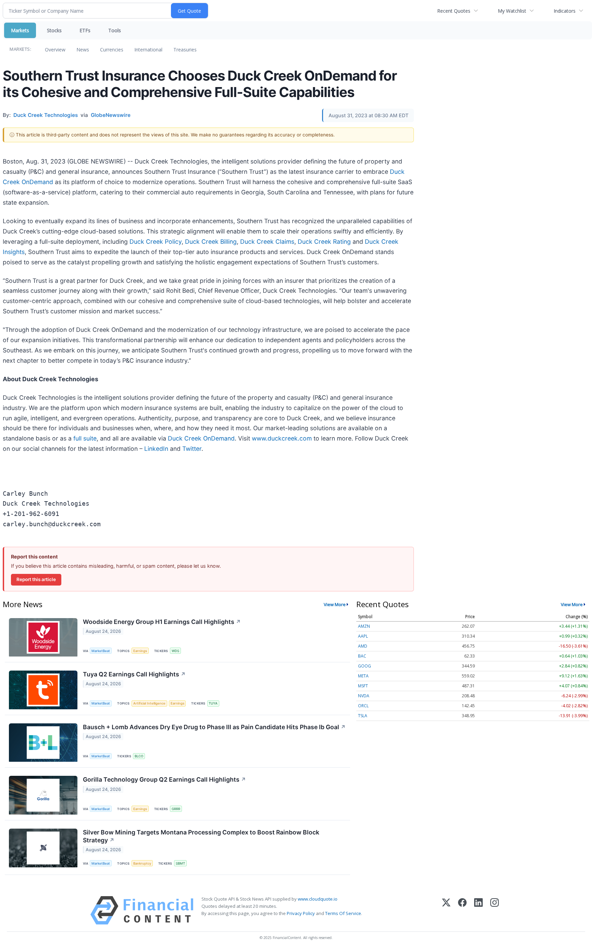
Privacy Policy (301, 913)
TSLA (362, 716)
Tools (114, 30)
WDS (175, 651)
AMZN (364, 626)
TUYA (213, 703)
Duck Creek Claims (267, 241)
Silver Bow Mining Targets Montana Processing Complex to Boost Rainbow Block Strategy (201, 836)
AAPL (363, 636)
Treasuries (185, 49)
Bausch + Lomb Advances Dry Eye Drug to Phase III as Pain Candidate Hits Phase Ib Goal (214, 727)
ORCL (363, 706)
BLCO (139, 756)
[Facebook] (462, 910)
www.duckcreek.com (282, 438)
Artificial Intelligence (149, 703)
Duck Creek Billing (211, 241)
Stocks (54, 30)
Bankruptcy (142, 863)
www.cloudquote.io (317, 899)
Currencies (111, 49)
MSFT (363, 686)
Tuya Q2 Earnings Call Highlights (134, 674)
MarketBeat (100, 651)
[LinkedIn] (478, 910)
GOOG (364, 666)
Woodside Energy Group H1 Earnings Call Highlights (162, 621)
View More (335, 604)
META (363, 676)
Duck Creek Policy (156, 241)
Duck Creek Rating (324, 241)
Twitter (191, 448)
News (82, 49)
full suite (85, 438)
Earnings (140, 651)
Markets (20, 30)
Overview (55, 49)
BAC (362, 656)
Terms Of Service (343, 913)
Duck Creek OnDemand (201, 438)
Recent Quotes (453, 11)
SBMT (180, 863)
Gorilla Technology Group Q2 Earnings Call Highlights (164, 779)
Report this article (36, 579)
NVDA (363, 696)
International (148, 49)
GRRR (176, 809)
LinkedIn (156, 448)
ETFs (84, 30)
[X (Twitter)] (446, 910)
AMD (362, 646)
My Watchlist (512, 11)
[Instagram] (495, 910)
